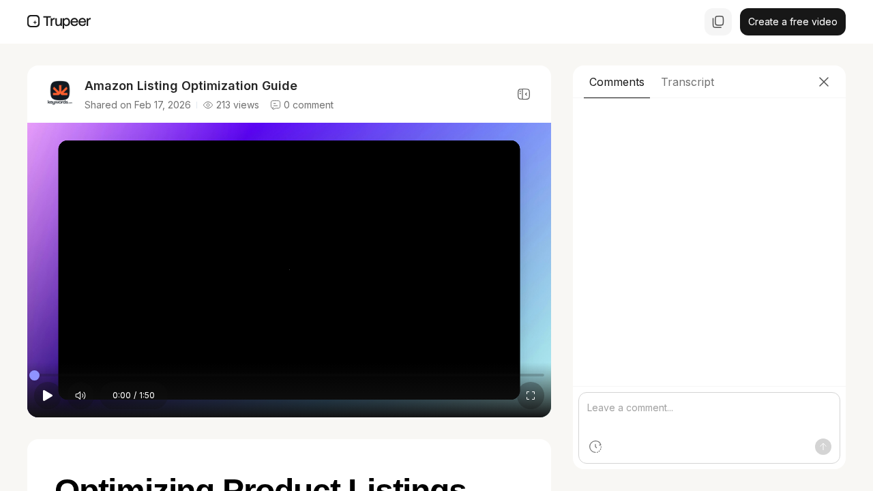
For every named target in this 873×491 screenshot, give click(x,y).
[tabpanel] (709, 283)
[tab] (617, 81)
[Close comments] (824, 82)
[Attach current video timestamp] (595, 446)
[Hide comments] (524, 94)
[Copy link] (718, 21)
